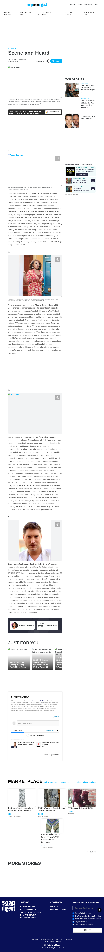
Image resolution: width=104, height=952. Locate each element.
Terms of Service (46, 939)
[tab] (17, 730)
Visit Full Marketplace (86, 782)
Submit (87, 930)
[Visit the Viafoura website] (55, 755)
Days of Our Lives (28, 909)
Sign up (56, 717)
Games (79, 4)
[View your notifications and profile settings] (57, 731)
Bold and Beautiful (28, 915)
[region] (35, 736)
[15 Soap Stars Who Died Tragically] (72, 121)
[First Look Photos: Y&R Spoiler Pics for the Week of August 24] (72, 105)
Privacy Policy (58, 939)
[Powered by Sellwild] (93, 852)
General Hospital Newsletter (85, 924)
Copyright (35, 939)
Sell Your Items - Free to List (56, 782)
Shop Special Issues (58, 909)
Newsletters (88, 4)
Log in (51, 717)
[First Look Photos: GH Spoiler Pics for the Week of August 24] (72, 90)
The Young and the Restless (32, 912)
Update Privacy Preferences (52, 941)
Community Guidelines (39, 701)
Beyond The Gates (28, 918)
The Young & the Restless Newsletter (88, 916)
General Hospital (28, 907)
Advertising (68, 939)
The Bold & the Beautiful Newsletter (88, 919)
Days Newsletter (81, 922)
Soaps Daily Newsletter (83, 913)
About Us (54, 907)
